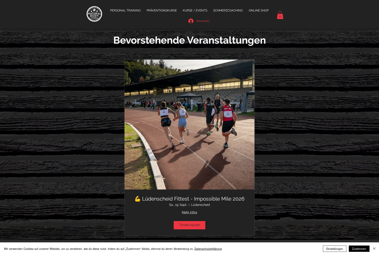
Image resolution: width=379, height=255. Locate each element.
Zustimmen (359, 249)
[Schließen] (374, 249)
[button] (162, 10)
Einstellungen (334, 249)
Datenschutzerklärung (208, 249)
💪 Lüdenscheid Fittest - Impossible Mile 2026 (189, 199)
